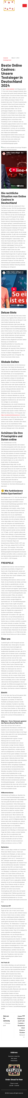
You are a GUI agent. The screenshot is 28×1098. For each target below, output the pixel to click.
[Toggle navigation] (24, 5)
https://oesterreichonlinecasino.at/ (10, 415)
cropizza (5, 58)
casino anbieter (10, 89)
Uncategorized (7, 60)
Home (7, 35)
